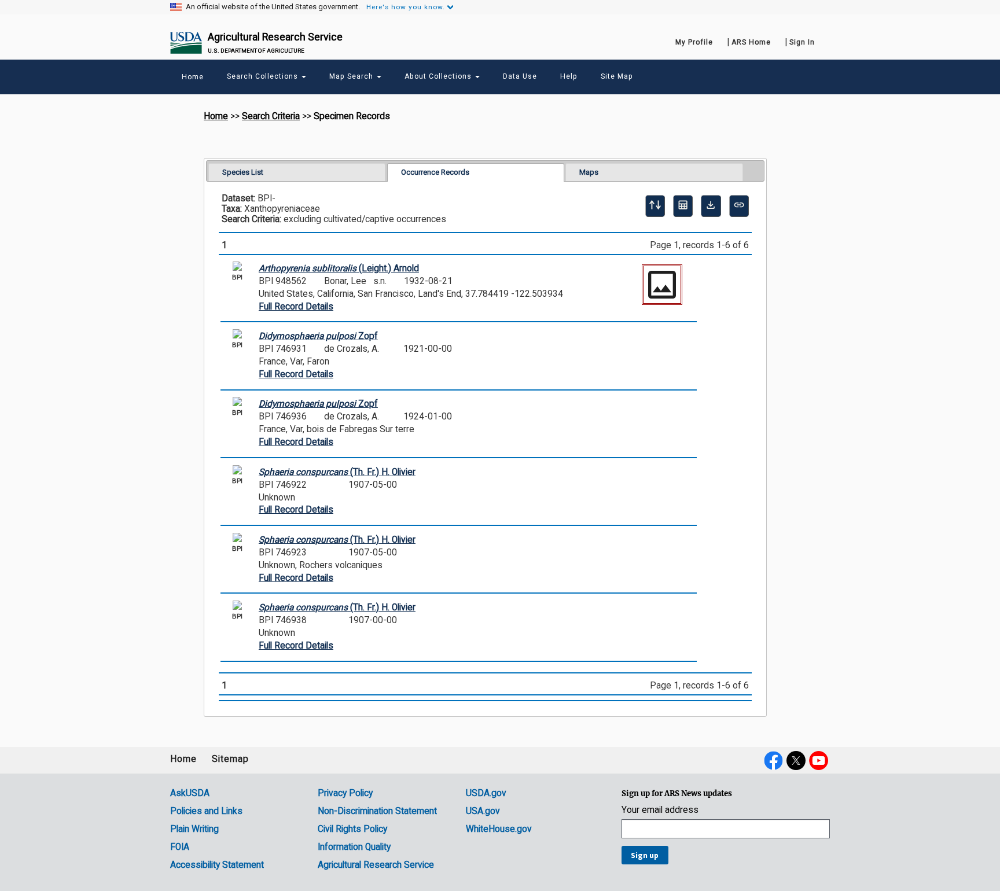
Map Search (352, 76)
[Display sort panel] (655, 206)
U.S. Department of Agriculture (256, 50)
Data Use (520, 76)
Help (569, 76)
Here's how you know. (405, 7)
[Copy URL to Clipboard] (739, 206)
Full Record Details (296, 306)
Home (216, 116)
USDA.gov (486, 793)
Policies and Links (206, 811)
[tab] (296, 172)
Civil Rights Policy (352, 829)
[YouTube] (818, 760)
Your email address (660, 810)
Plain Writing (194, 829)
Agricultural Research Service (275, 37)
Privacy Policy (345, 793)
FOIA (179, 847)
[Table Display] (683, 206)
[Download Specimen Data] (710, 206)
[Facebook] (773, 760)
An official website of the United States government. (273, 7)
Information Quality (354, 847)
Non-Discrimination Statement (377, 811)
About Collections (439, 76)
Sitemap (230, 759)
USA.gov (483, 811)
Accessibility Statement (217, 865)
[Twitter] (796, 760)
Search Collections (263, 76)
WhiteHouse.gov (499, 829)
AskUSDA (189, 793)
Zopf (318, 336)
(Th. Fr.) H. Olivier (337, 472)
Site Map (617, 76)
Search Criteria (271, 116)
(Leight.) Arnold (339, 268)
